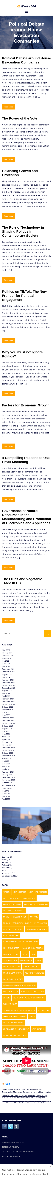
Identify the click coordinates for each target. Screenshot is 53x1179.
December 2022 (8, 701)
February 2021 (8, 742)
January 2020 (7, 774)
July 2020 (5, 761)
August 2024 (7, 674)
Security (5, 870)
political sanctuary (12, 973)
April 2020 (6, 769)
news (33, 954)
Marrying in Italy (11, 954)
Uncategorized (8, 876)
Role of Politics (10, 991)
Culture (34, 917)
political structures (34, 973)
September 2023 (8, 688)
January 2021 (7, 745)
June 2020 (6, 764)
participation (26, 960)
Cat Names (8, 910)
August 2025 (7, 658)
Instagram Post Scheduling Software (20, 942)
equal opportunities (13, 923)
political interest (31, 966)
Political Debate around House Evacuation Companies (24, 1097)
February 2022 (8, 718)
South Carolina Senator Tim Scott (29, 998)
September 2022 (8, 709)
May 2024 (6, 677)
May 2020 (6, 766)
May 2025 (6, 666)
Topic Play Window (10, 1147)
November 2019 (8, 780)
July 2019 (5, 791)
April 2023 (6, 696)
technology (43, 1010)
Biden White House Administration (19, 898)
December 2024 (8, 669)
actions (6, 892)
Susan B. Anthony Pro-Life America (19, 1010)
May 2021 (6, 736)
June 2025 (6, 663)
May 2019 (6, 796)
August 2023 (7, 690)
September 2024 (8, 672)
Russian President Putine (32, 991)
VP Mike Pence (38, 1029)
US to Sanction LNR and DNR (16, 1029)
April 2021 (6, 739)
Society (6, 998)
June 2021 (6, 734)
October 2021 (7, 726)
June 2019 (6, 793)
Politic (38, 960)
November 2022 (8, 704)
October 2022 (7, 707)
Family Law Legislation (36, 923)
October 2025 (7, 655)
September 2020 (8, 755)
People (5, 862)
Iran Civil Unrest (11, 948)
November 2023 (8, 685)
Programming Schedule (13, 1142)
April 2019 (6, 799)
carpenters (43, 904)
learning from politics (32, 948)
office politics (10, 960)
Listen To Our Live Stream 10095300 (18, 1152)
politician (8, 979)
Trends (32, 1016)
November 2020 (8, 750)
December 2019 (8, 777)
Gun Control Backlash (36, 929)
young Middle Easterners (15, 1035)
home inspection (11, 935)
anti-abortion (19, 892)
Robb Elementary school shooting (19, 985)
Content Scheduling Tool (15, 917)
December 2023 (8, 682)
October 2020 (7, 753)
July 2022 (5, 712)
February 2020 (8, 772)
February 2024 (8, 680)
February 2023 (8, 699)
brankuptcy (29, 904)
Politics (5, 865)
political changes (11, 966)
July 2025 (5, 661)
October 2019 (7, 782)
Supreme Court (10, 1004)
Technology (6, 873)
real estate (6, 867)
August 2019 (7, 788)
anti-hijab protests (38, 892)
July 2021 (5, 731)
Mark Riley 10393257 (11, 1156)
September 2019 (8, 785)
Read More (8, 107)
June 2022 (6, 715)
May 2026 (6, 650)
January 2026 (7, 653)
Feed (7, 1084)
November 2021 (8, 723)
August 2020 (7, 758)
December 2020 (8, 747)
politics (19, 979)
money (25, 954)
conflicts (20, 910)
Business (5, 857)
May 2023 (6, 693)
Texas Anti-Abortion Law (14, 1016)
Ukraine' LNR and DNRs (13, 1022)
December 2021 (8, 720)
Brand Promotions (12, 904)
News (4, 859)
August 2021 (7, 728)
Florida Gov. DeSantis (13, 929)
